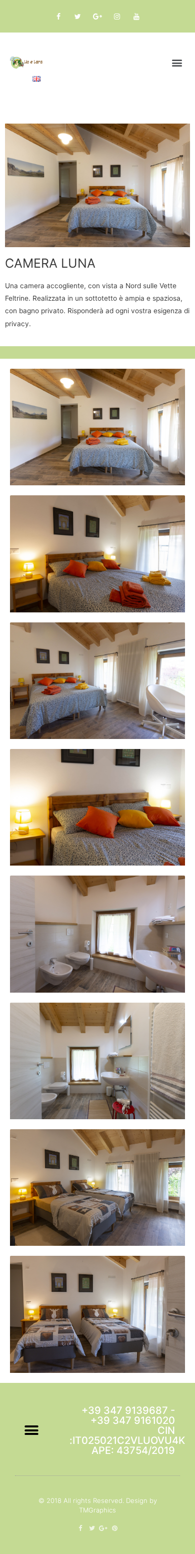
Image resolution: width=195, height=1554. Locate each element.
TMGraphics (97, 1510)
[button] (176, 62)
